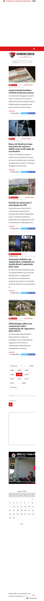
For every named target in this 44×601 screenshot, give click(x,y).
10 (14, 506)
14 (29, 506)
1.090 (26, 374)
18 (18, 510)
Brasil (12, 138)
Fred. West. (14, 197)
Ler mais (12, 111)
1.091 (12, 379)
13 (25, 506)
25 (18, 514)
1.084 (31, 366)
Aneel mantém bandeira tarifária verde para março (21, 91)
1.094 (12, 383)
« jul (21, 524)
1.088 (12, 374)
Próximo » (13, 387)
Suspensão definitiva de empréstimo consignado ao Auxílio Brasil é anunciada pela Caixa (21, 263)
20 (25, 510)
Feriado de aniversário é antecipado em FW (20, 203)
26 (21, 514)
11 (18, 506)
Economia (13, 85)
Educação (13, 318)
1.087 (26, 370)
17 (14, 510)
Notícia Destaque (15, 254)
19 (21, 510)
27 (25, 514)
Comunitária (28, 85)
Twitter (24, 113)
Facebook (32, 113)
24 (14, 514)
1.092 (19, 379)
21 (29, 510)
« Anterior (13, 366)
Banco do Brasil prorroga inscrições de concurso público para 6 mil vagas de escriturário (21, 148)
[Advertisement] (22, 25)
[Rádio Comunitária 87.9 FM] (22, 57)
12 (21, 506)
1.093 (26, 379)
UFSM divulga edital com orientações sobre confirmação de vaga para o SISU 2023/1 (22, 327)
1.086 (19, 370)
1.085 (12, 370)
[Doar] (22, 1)
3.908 (23, 383)
